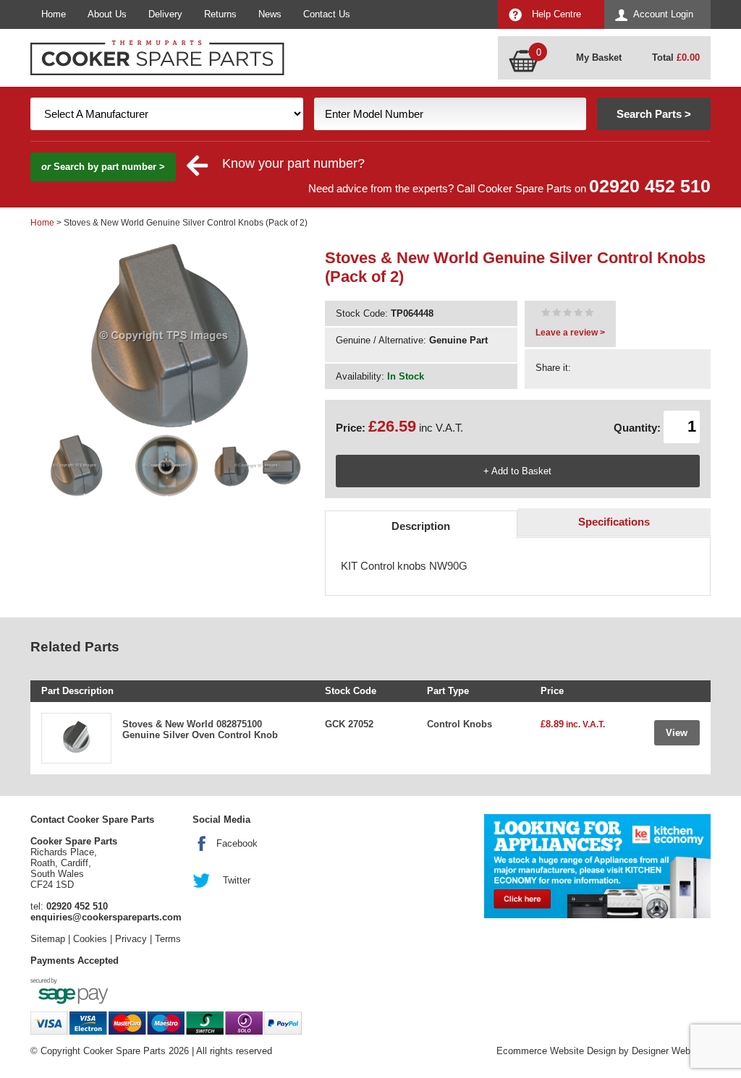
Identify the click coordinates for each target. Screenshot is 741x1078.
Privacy (131, 938)
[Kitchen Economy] (597, 866)
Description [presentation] (420, 526)
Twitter (236, 880)
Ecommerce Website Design (556, 1050)
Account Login (663, 14)
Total (676, 57)
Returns (220, 14)
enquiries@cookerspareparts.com (106, 917)
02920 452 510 (650, 186)
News (269, 14)
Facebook (237, 843)
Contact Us (326, 14)
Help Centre (556, 14)
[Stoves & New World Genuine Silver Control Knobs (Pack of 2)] (567, 314)
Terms (168, 938)
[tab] (421, 524)
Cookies (90, 938)
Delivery (165, 14)
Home (53, 14)
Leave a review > (570, 332)
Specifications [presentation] (614, 522)
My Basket (599, 57)
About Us (107, 14)
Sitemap (47, 938)
